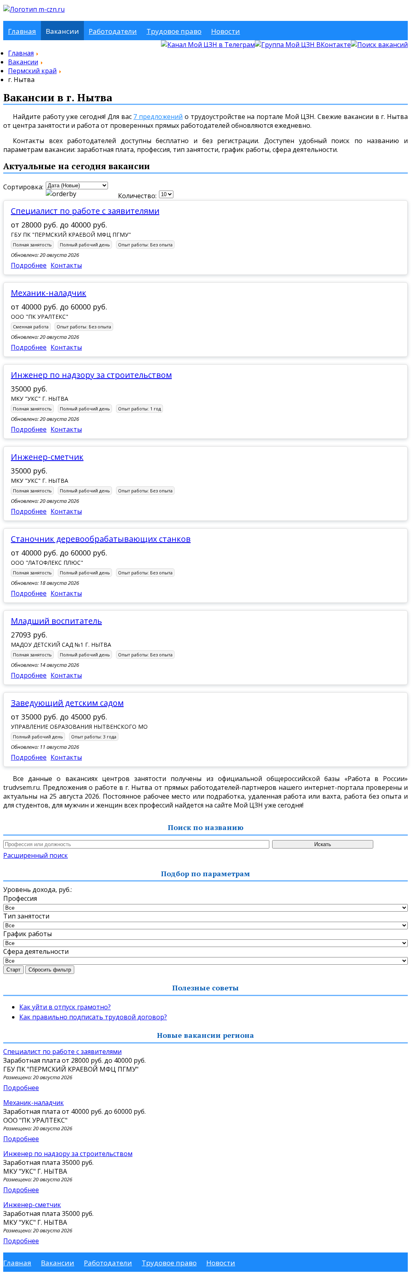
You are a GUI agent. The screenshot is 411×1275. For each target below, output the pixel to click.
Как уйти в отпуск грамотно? (65, 1006)
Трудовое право (173, 31)
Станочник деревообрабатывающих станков (101, 538)
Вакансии (62, 31)
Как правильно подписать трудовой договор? (93, 1017)
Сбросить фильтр (49, 970)
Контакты (66, 265)
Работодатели (113, 31)
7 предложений (158, 116)
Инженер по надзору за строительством (91, 374)
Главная (22, 31)
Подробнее (29, 265)
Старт (13, 970)
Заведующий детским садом (67, 702)
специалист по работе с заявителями (85, 210)
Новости (225, 31)
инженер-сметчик (47, 456)
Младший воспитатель (56, 620)
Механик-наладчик (48, 292)
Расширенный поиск (35, 855)
